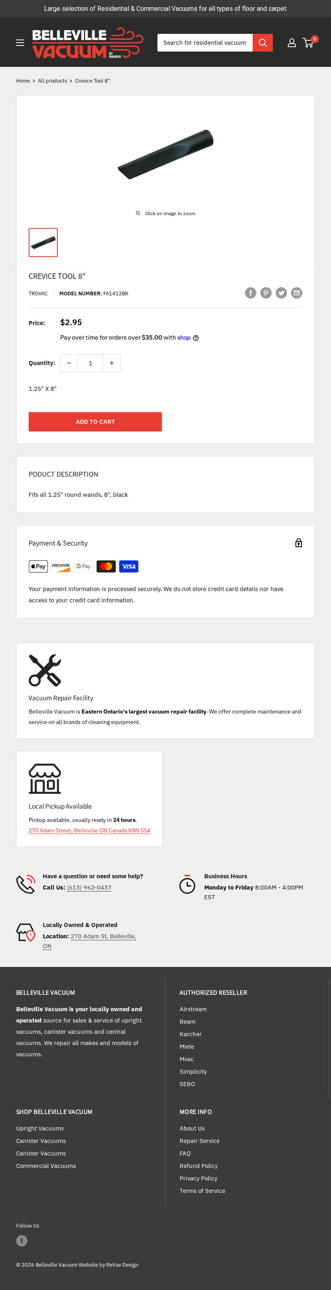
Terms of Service (202, 1191)
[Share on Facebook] (250, 293)
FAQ (185, 1153)
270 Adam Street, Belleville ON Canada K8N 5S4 (89, 830)
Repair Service (200, 1141)
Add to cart (95, 421)
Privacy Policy (198, 1178)
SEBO (187, 1084)
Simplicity (193, 1071)
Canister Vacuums (41, 1141)
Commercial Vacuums (46, 1166)
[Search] (263, 43)
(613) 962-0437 (89, 887)
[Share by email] (296, 293)
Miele (187, 1046)
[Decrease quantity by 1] (69, 363)
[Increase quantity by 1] (111, 363)
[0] (308, 43)
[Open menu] (20, 42)
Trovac (38, 293)
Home (23, 80)
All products (52, 80)
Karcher (191, 1034)
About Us (192, 1128)
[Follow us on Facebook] (21, 1240)
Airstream (193, 1009)
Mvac (187, 1059)
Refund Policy (199, 1166)
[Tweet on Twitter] (281, 293)
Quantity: (42, 363)
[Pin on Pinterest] (266, 293)
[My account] (292, 42)
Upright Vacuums (40, 1128)
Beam (187, 1021)
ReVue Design (108, 1264)
